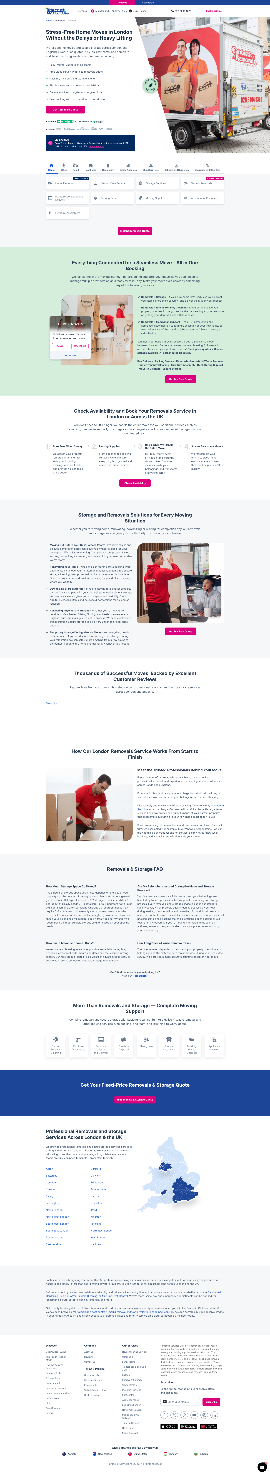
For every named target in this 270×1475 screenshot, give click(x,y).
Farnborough (98, 1189)
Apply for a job (119, 11)
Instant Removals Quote (135, 230)
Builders (126, 1375)
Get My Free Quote (180, 379)
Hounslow (96, 1203)
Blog (48, 1403)
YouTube (194, 1415)
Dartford (96, 1168)
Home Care (128, 1428)
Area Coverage (53, 1408)
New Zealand (105, 1454)
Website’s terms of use (95, 1390)
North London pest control (157, 1311)
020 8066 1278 (183, 11)
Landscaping (128, 1361)
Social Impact (53, 1383)
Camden (51, 1182)
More (143, 11)
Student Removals (207, 181)
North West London (57, 1216)
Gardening (127, 1356)
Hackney (96, 1244)
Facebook (164, 1415)
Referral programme (56, 1388)
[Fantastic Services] (57, 10)
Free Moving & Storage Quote (135, 1099)
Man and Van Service (112, 183)
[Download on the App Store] (169, 1426)
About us (88, 1351)
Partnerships (52, 1398)
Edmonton (97, 1182)
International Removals (204, 198)
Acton (49, 1168)
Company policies (93, 1375)
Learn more (96, 146)
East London (53, 1244)
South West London (57, 1223)
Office (63, 170)
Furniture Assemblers (67, 212)
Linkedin (214, 1415)
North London (54, 1210)
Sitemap (50, 1413)
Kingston (96, 1216)
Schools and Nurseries (177, 170)
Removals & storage (132, 1380)
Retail (76, 170)
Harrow (95, 1196)
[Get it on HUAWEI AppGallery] (208, 1426)
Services (82, 11)
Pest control (128, 1395)
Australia (72, 1454)
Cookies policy (91, 1395)
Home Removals (71, 181)
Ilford (94, 1210)
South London (54, 1237)
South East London (57, 1230)
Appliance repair (130, 1400)
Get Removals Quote (65, 109)
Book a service (214, 11)
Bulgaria (204, 1454)
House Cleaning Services (135, 1351)
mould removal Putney (122, 1311)
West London (98, 1237)
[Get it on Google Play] (188, 1426)
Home (51, 170)
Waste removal (129, 1385)
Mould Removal (130, 1433)
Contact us (89, 1361)
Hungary (173, 1454)
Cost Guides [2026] (56, 1351)
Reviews (88, 1356)
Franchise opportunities (58, 1393)
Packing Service (109, 198)
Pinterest (184, 1415)
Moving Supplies (155, 198)
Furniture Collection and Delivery (69, 198)
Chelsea (50, 1189)
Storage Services (156, 183)
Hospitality (108, 170)
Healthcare (90, 170)
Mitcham (96, 1223)
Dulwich (95, 1175)
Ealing (49, 1196)
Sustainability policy (94, 1380)
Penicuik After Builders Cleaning (78, 1296)
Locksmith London (131, 1405)
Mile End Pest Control (115, 1296)
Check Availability (135, 483)
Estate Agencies (128, 170)
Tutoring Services (131, 1423)
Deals (135, 11)
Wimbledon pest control (92, 1311)
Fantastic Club (102, 11)
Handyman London (132, 1410)
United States (140, 1454)
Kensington (52, 1203)
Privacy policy (91, 1385)
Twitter (174, 1415)
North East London (102, 1230)
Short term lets (151, 170)
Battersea (51, 1175)
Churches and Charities (207, 170)
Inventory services (131, 1390)
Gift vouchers (53, 1378)
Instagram (204, 1415)
